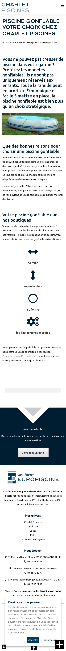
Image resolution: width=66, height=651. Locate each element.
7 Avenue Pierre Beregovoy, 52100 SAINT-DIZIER (34, 579)
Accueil (5, 42)
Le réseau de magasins (33, 539)
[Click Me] (34, 647)
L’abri (33, 535)
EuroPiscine (41, 504)
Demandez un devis (33, 452)
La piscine (33, 526)
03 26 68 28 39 (34, 572)
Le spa (33, 530)
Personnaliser (49, 640)
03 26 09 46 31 (34, 561)
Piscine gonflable (49, 42)
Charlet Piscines (33, 522)
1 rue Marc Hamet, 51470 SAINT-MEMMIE (34, 568)
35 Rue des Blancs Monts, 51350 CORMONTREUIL (34, 557)
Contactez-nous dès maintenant (20, 356)
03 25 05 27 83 (34, 584)
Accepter (33, 640)
